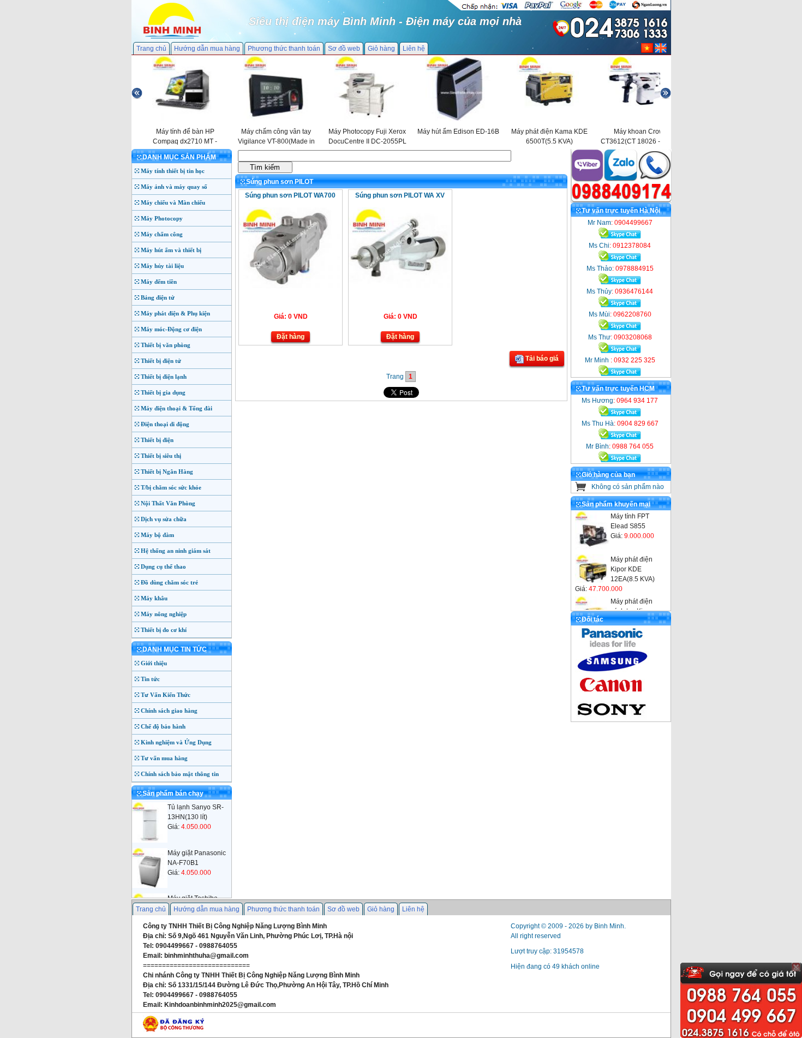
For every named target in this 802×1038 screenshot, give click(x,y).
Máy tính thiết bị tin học (173, 171)
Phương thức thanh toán (284, 48)
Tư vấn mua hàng (164, 758)
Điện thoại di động (165, 424)
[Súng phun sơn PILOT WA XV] (399, 286)
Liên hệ (414, 48)
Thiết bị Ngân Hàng (167, 471)
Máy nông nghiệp (164, 614)
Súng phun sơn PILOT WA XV (400, 195)
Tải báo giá (541, 358)
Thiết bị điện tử (161, 360)
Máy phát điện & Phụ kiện (175, 313)
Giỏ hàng (381, 48)
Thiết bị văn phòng (165, 345)
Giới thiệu (154, 663)
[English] (661, 51)
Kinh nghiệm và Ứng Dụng (176, 742)
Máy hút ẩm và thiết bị (171, 250)
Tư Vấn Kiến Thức (165, 694)
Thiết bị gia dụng (163, 392)
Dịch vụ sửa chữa (164, 519)
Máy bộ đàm (157, 535)
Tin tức (150, 679)
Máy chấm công (162, 234)
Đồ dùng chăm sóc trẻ (169, 582)
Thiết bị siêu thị (161, 455)
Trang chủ (151, 48)
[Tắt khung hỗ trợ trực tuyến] (796, 967)
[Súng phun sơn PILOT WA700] (289, 286)
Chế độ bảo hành (163, 726)
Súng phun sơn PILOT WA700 (290, 195)
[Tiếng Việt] (647, 51)
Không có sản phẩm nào (627, 487)
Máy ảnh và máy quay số (174, 186)
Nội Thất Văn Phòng (168, 503)
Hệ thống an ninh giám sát (176, 550)
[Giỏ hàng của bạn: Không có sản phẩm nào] (580, 489)
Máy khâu (154, 598)
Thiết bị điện (157, 440)
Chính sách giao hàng (169, 710)
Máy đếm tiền (159, 281)
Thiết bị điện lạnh (164, 376)
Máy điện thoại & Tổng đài (176, 408)
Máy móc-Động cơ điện (171, 329)
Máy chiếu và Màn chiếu (173, 202)
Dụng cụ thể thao (163, 566)
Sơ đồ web (344, 48)
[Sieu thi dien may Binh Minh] (172, 37)
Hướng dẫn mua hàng (207, 48)
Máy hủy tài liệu (162, 266)
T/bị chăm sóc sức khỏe (171, 487)
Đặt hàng (290, 337)
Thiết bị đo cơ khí (164, 630)
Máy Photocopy (162, 218)
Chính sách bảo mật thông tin (180, 774)
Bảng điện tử (158, 297)
